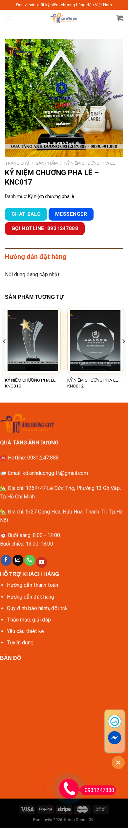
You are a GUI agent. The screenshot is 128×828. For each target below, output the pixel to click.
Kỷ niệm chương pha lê (89, 163)
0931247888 (99, 790)
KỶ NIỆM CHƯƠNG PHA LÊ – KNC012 (94, 382)
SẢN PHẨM (47, 163)
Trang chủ (17, 163)
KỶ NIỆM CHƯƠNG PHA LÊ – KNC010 (32, 382)
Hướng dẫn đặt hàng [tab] (35, 257)
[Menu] (9, 18)
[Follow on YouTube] (41, 562)
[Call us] (29, 560)
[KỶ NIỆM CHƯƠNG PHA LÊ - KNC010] (33, 340)
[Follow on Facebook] (6, 560)
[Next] (123, 354)
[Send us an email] (17, 560)
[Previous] (4, 354)
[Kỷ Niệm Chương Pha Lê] (64, 18)
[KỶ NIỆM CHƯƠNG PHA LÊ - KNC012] (95, 340)
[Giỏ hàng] (120, 18)
